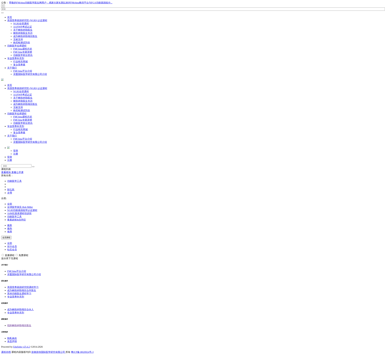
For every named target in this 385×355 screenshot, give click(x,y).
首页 (9, 17)
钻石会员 (12, 249)
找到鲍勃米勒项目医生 (19, 325)
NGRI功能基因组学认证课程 (22, 210)
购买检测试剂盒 (21, 42)
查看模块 (6, 172)
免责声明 (12, 341)
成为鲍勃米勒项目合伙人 (20, 309)
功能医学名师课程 (16, 45)
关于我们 (12, 68)
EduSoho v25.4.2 (21, 347)
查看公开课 (17, 172)
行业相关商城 (20, 61)
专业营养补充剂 (15, 58)
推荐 (9, 231)
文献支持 (18, 39)
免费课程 (23, 255)
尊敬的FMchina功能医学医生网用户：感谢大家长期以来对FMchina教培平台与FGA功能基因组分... (60, 2)
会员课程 (6, 237)
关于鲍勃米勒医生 (22, 30)
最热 (9, 228)
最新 (9, 225)
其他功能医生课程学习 (19, 293)
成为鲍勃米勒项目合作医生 (21, 290)
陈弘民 (10, 189)
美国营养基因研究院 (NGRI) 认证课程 (27, 20)
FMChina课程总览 (22, 49)
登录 (15, 150)
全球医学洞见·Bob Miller (20, 207)
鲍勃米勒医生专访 (22, 33)
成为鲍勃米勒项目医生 (25, 36)
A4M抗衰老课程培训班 (19, 213)
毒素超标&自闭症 (16, 219)
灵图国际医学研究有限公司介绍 (30, 74)
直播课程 (9, 255)
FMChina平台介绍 (22, 71)
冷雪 (9, 193)
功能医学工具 (14, 181)
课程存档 (6, 352)
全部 (9, 204)
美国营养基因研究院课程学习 (22, 287)
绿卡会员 (12, 246)
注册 (15, 154)
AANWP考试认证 (22, 26)
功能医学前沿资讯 (22, 55)
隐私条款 (12, 338)
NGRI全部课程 (21, 23)
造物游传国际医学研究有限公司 (48, 352)
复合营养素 (19, 64)
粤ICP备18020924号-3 (82, 352)
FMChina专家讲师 (22, 52)
